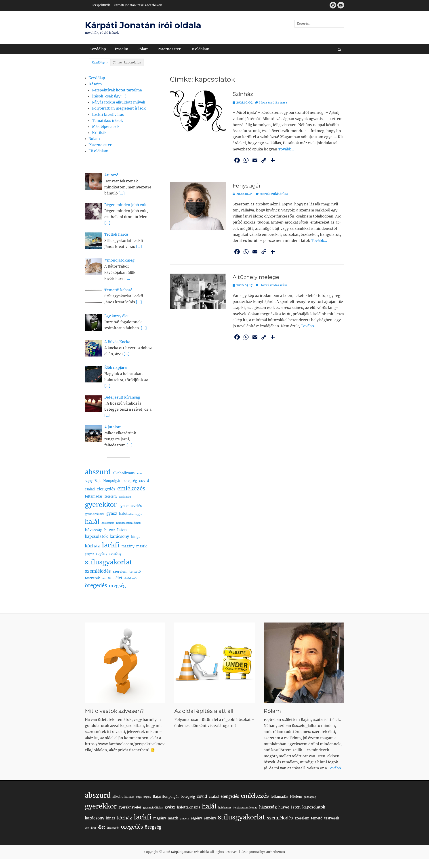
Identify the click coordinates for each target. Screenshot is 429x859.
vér (104, 578)
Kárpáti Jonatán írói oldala (143, 25)
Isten (122, 530)
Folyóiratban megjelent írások (119, 108)
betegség (130, 481)
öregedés (96, 585)
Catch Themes (274, 852)
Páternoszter (169, 49)
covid (144, 480)
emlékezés (131, 488)
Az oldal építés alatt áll (203, 711)
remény (115, 554)
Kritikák (99, 132)
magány (128, 546)
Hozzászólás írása (273, 102)
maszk (141, 546)
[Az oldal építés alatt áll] (214, 663)
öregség (117, 585)
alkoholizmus (124, 473)
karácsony (119, 536)
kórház (92, 546)
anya (139, 473)
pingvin (89, 554)
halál (92, 521)
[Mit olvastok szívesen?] (125, 663)
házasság (93, 530)
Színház (243, 94)
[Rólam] (304, 663)
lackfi (111, 545)
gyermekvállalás (94, 514)
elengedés (106, 489)
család (90, 489)
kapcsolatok (96, 536)
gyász (111, 513)
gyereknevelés (130, 506)
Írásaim (121, 49)
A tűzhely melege (256, 277)
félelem (111, 496)
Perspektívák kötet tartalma (117, 90)
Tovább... (336, 768)
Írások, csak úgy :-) (109, 96)
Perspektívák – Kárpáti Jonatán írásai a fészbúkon (127, 5)
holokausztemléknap (128, 522)
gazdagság (125, 496)
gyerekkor (101, 505)
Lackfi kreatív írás (108, 114)
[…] (122, 193)
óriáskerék (130, 578)
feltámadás (94, 496)
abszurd (98, 472)
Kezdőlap (97, 49)
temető (135, 572)
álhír (111, 578)
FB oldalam (199, 49)
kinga (135, 537)
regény (101, 554)
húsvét (109, 530)
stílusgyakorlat (108, 562)
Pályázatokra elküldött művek (118, 102)
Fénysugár (247, 185)
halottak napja (130, 514)
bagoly (89, 481)
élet (119, 578)
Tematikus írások (107, 120)
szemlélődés (98, 571)
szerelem (120, 572)
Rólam (143, 49)
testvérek (92, 578)
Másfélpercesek (106, 126)
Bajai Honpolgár (108, 481)
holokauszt (107, 522)
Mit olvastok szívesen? (114, 711)
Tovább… (286, 149)
